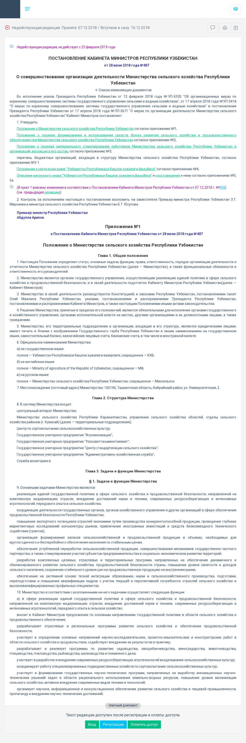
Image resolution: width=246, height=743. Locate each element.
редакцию (52, 192)
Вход (92, 724)
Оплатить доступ (144, 724)
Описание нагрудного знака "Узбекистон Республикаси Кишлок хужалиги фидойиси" (84, 175)
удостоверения (167, 175)
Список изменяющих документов (125, 90)
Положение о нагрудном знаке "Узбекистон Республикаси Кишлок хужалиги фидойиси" (86, 169)
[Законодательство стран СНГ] (10, 9)
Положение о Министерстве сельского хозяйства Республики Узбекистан (75, 129)
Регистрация (113, 724)
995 (222, 187)
